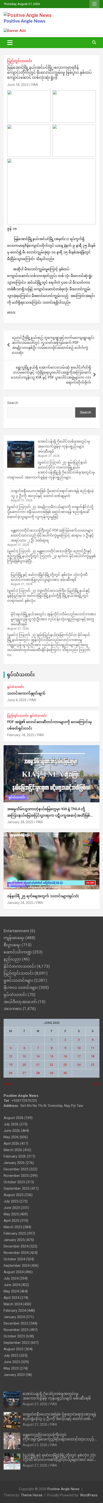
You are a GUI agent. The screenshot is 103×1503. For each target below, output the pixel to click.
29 (51, 1073)
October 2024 (14, 1259)
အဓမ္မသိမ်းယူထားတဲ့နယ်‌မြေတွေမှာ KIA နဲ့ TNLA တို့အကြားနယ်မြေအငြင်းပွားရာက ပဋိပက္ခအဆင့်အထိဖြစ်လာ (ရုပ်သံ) (51, 815)
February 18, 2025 (20, 735)
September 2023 (16, 1342)
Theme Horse (31, 1495)
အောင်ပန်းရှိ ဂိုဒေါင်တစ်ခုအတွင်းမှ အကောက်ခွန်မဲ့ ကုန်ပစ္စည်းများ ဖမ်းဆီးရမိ (64, 446)
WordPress (88, 1495)
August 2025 (13, 1195)
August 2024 (13, 1272)
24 (78, 1064)
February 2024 (15, 1310)
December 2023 (16, 1323)
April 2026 (11, 1143)
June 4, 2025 (17, 700)
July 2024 (11, 1278)
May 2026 (11, 1137)
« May (7, 1084)
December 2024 (16, 1246)
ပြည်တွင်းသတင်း (19, 61)
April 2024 (11, 1298)
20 (24, 1064)
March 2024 (13, 1304)
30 (65, 1073)
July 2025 (11, 1201)
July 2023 (11, 1355)
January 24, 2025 (20, 903)
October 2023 (14, 1336)
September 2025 (16, 1188)
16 (65, 1056)
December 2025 (16, 1169)
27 (24, 1073)
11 (92, 1048)
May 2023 (11, 1368)
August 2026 (13, 1118)
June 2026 (12, 1130)
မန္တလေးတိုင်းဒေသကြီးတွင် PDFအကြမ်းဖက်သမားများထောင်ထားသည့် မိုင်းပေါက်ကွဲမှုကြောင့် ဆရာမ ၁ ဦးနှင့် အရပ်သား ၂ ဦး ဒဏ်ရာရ (52, 535)
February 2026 (15, 1156)
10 (78, 1048)
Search (12, 403)
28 (38, 1073)
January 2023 (14, 1375)
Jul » (96, 1084)
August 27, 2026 (35, 1404)
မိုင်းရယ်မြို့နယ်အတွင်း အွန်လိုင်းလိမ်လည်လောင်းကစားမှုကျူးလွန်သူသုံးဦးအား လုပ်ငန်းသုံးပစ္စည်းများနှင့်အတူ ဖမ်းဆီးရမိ (53, 619)
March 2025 (13, 1227)
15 (51, 1056)
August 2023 (13, 1349)
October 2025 (14, 1182)
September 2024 (16, 1265)
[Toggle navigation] (10, 42)
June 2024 (12, 1285)
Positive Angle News (24, 21)
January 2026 (14, 1163)
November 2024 (16, 1253)
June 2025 (12, 1208)
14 (38, 1056)
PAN (34, 85)
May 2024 (11, 1291)
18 (92, 1056)
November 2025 (16, 1175)
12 (10, 1056)
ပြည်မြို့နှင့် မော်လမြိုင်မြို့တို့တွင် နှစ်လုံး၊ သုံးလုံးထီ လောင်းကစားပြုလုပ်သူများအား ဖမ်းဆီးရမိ (61, 1459)
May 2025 (11, 1214)
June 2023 (12, 1362)
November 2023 (16, 1330)
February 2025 (15, 1233)
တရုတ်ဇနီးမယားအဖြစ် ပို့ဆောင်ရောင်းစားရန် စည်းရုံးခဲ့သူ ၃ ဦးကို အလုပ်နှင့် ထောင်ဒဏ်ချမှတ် (59, 1418)
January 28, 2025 (20, 822)
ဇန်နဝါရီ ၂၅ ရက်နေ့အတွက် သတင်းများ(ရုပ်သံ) (43, 896)
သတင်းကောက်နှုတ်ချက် (26, 693)
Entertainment (16, 930)
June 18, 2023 (18, 85)
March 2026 (13, 1150)
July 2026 (11, 1124)
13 (24, 1056)
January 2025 (14, 1240)
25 (92, 1064)
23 (65, 1064)
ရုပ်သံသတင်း (21, 674)
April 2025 (11, 1220)
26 (10, 1073)
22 (51, 1064)
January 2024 (14, 1317)
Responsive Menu (94, 4)
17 (78, 1056)
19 (10, 1064)
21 (38, 1064)
